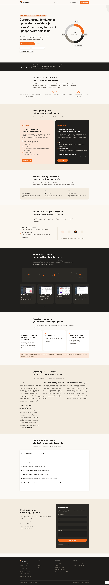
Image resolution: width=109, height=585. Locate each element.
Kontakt (58, 2)
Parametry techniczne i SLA (61, 571)
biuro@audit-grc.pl (29, 526)
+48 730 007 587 (75, 2)
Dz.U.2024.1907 (23, 396)
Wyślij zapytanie (72, 540)
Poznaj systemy (39, 43)
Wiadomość (60, 530)
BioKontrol (49, 2)
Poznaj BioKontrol (62, 160)
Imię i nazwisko (61, 514)
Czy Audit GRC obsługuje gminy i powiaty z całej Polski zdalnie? (35, 487)
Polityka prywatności (60, 563)
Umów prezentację (84, 2)
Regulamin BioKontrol (60, 569)
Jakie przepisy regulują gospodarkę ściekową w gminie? (34, 466)
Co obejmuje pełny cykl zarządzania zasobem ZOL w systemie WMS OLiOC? (38, 462)
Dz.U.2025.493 (31, 398)
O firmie (57, 565)
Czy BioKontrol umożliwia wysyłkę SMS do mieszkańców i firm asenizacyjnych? (39, 478)
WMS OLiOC (42, 2)
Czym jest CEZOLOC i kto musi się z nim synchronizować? (34, 453)
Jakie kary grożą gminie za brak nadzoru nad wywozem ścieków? (36, 470)
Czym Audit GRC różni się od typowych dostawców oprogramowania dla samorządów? (41, 482)
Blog (54, 2)
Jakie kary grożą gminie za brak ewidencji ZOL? (32, 458)
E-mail (59, 519)
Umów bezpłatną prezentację (27, 43)
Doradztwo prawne (59, 567)
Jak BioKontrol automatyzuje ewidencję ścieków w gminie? (34, 474)
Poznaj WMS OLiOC (27, 160)
